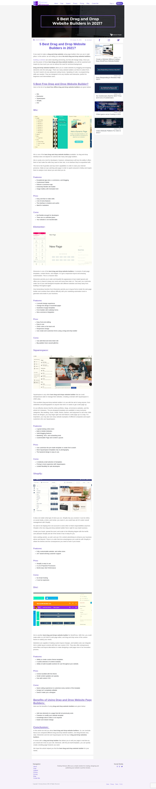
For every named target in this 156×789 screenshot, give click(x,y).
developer (89, 40)
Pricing (82, 3)
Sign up (119, 3)
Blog (88, 3)
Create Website (40, 40)
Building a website (39, 60)
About (56, 3)
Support (68, 3)
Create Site (95, 3)
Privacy (75, 3)
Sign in (112, 3)
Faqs (61, 3)
